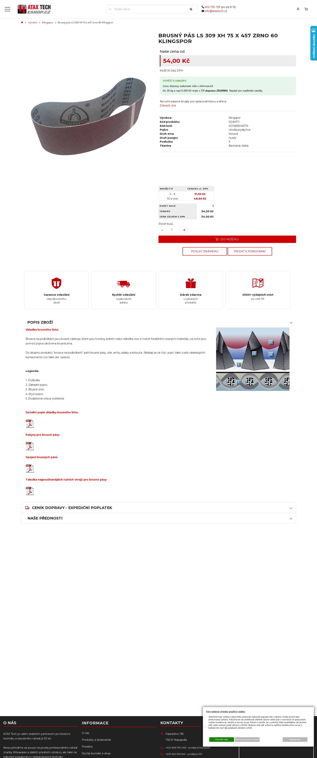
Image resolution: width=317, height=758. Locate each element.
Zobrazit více (168, 105)
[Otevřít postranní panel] (7, 9)
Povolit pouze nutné (247, 739)
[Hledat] (192, 9)
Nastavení (295, 739)
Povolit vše (221, 739)
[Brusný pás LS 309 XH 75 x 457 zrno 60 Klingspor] (89, 117)
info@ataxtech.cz (216, 11)
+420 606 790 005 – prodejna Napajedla (187, 747)
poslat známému (204, 251)
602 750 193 (212, 7)
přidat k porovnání (250, 251)
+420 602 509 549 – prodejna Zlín (184, 754)
